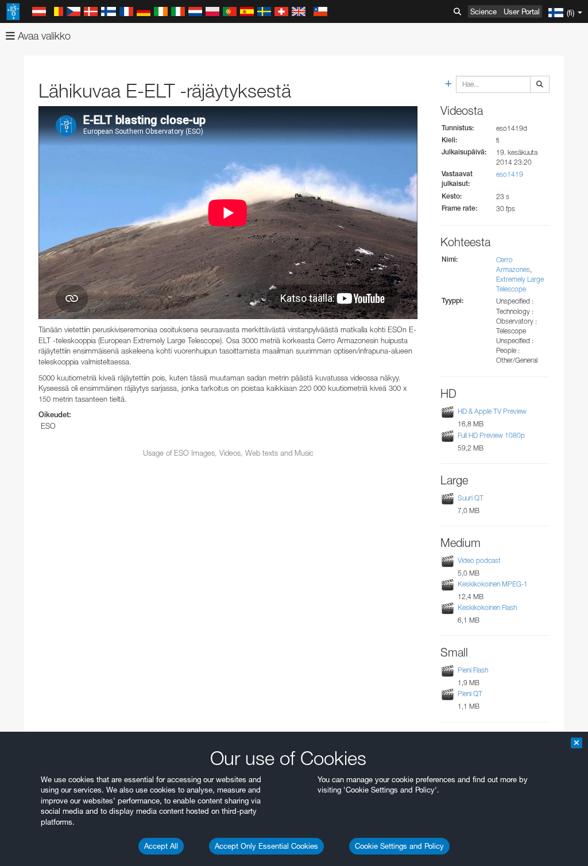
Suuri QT (470, 498)
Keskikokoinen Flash (487, 607)
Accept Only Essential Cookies (266, 846)
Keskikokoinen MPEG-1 (493, 584)
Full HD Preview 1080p (491, 435)
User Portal (522, 11)
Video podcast (479, 560)
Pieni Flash (473, 670)
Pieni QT (470, 693)
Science (483, 11)
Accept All (161, 846)
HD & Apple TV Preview (492, 411)
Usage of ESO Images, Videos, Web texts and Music (228, 452)
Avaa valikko (43, 36)
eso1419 (509, 174)
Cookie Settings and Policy (399, 846)
